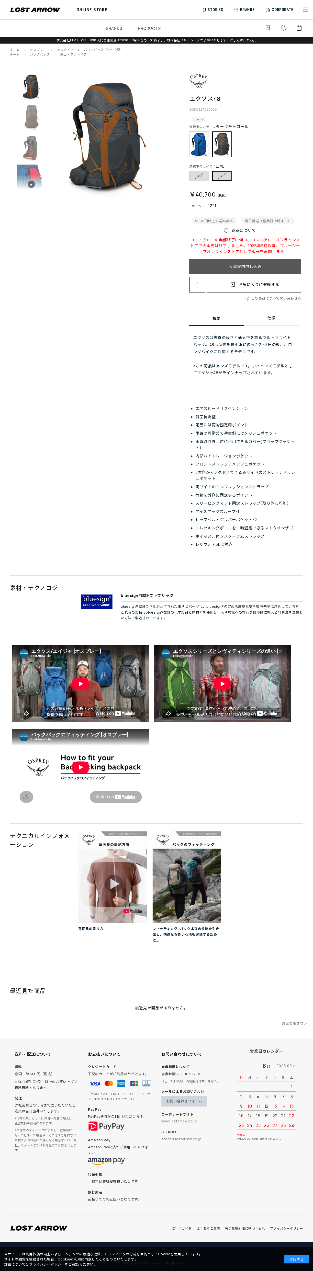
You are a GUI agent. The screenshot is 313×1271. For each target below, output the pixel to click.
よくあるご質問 (208, 1228)
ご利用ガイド (182, 1228)
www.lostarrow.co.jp (179, 1121)
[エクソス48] (107, 137)
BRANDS (114, 28)
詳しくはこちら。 (243, 40)
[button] (305, 9)
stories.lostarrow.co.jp (181, 1139)
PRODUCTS (149, 28)
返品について (239, 230)
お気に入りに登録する (259, 284)
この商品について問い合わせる (276, 298)
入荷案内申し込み (245, 266)
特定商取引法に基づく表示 (245, 1228)
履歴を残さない (294, 1023)
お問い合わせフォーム (184, 1101)
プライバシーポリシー (286, 1228)
